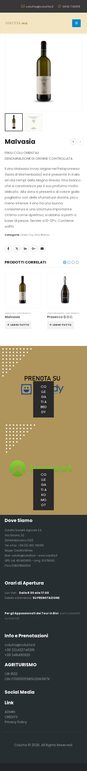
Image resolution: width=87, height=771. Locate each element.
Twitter (16, 248)
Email (42, 248)
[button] (76, 23)
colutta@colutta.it (39, 7)
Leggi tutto (19, 325)
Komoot (14, 618)
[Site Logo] (16, 23)
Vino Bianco (42, 235)
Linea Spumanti (55, 313)
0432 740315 (71, 7)
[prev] (73, 142)
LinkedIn (25, 248)
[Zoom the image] (20, 427)
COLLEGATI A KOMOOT (44, 489)
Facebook (8, 248)
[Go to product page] (22, 290)
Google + (33, 248)
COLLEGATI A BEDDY (44, 399)
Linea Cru (27, 235)
